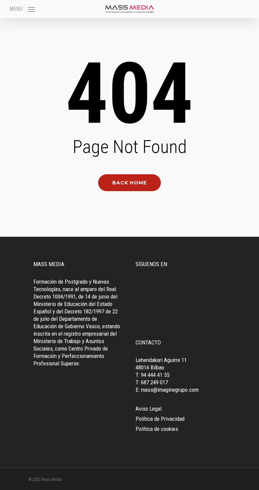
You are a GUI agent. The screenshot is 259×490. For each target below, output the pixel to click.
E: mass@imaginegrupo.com (167, 389)
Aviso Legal (149, 408)
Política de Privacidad (160, 418)
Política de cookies (157, 428)
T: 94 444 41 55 (152, 374)
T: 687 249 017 (152, 382)
